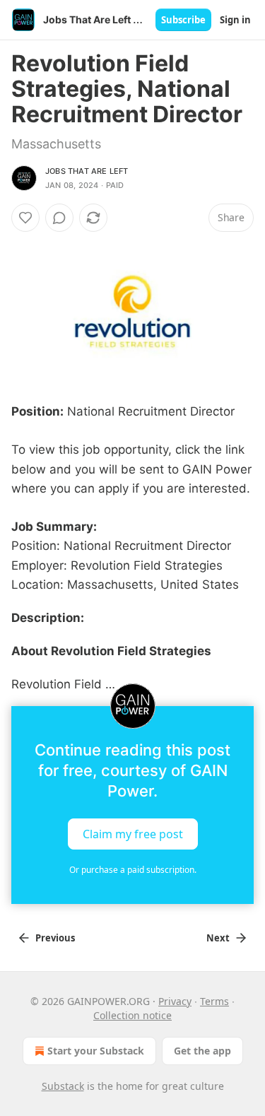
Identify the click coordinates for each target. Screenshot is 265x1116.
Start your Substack (95, 1050)
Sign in (235, 19)
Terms (214, 1001)
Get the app (202, 1050)
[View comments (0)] (59, 218)
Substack (63, 1086)
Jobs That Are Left (87, 171)
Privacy (175, 1001)
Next (218, 938)
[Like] (25, 218)
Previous (55, 938)
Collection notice (132, 1015)
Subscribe (183, 19)
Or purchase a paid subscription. (132, 870)
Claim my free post (133, 833)
